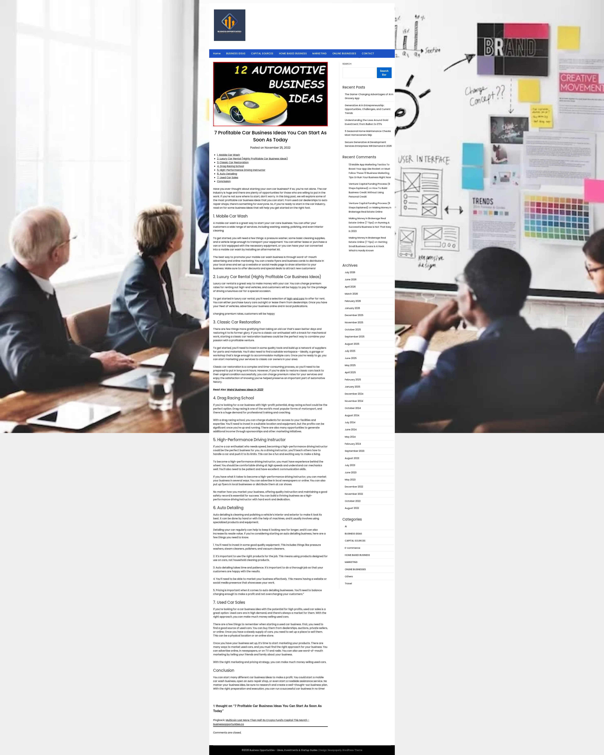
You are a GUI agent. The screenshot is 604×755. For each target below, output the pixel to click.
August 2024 (352, 415)
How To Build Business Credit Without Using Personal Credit (368, 192)
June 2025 (351, 358)
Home (217, 53)
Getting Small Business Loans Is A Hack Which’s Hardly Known (368, 246)
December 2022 (354, 486)
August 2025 (352, 343)
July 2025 (350, 351)
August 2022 (352, 508)
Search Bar (384, 72)
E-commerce (352, 548)
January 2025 (352, 386)
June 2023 (350, 472)
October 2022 (353, 501)
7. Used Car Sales (227, 177)
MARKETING (319, 53)
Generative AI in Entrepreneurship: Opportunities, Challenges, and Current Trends (368, 109)
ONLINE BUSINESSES (344, 53)
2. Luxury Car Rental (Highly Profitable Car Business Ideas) (252, 158)
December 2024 (354, 393)
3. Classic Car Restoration (233, 162)
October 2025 (353, 329)
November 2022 (354, 494)
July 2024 (350, 422)
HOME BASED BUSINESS (293, 53)
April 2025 (350, 372)
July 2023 (350, 465)
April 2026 (350, 286)
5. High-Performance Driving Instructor (241, 170)
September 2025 (354, 336)
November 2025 (354, 322)
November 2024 (354, 401)
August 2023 (352, 458)
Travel (348, 583)
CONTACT (368, 53)
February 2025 (353, 379)
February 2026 (353, 301)
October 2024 (353, 408)
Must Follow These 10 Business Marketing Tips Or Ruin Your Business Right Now (370, 173)
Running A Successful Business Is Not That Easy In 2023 (370, 227)
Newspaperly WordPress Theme (345, 750)
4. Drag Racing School (230, 166)
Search (346, 63)
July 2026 (350, 272)
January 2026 (352, 308)
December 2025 (354, 315)
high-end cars (295, 298)
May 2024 (350, 436)
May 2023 (350, 479)
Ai (346, 526)
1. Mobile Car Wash (228, 155)
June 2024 (351, 429)
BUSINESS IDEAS (235, 53)
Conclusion (224, 181)
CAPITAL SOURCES (262, 53)
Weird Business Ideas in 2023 (245, 389)
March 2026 (351, 293)
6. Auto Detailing (227, 174)
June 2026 (350, 279)
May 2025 (350, 365)
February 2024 (353, 443)
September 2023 (354, 451)
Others (349, 576)
